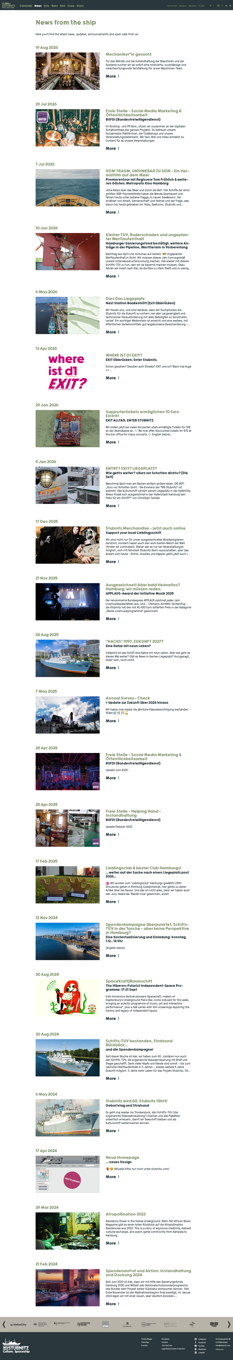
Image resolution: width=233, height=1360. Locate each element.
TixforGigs (145, 1342)
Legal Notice (166, 1349)
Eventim (144, 1346)
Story (80, 6)
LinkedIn (201, 1353)
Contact (201, 6)
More (111, 76)
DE (211, 6)
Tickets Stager (146, 1339)
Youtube (201, 1346)
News (38, 6)
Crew (71, 6)
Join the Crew (172, 6)
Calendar (26, 6)
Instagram (202, 1339)
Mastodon (202, 1349)
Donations (183, 6)
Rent (55, 6)
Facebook (202, 1343)
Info (46, 6)
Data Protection (179, 1349)
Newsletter (192, 6)
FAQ (62, 6)
